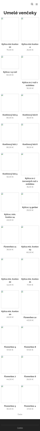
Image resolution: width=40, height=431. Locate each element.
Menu (36, 4)
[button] (32, 4)
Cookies (20, 428)
